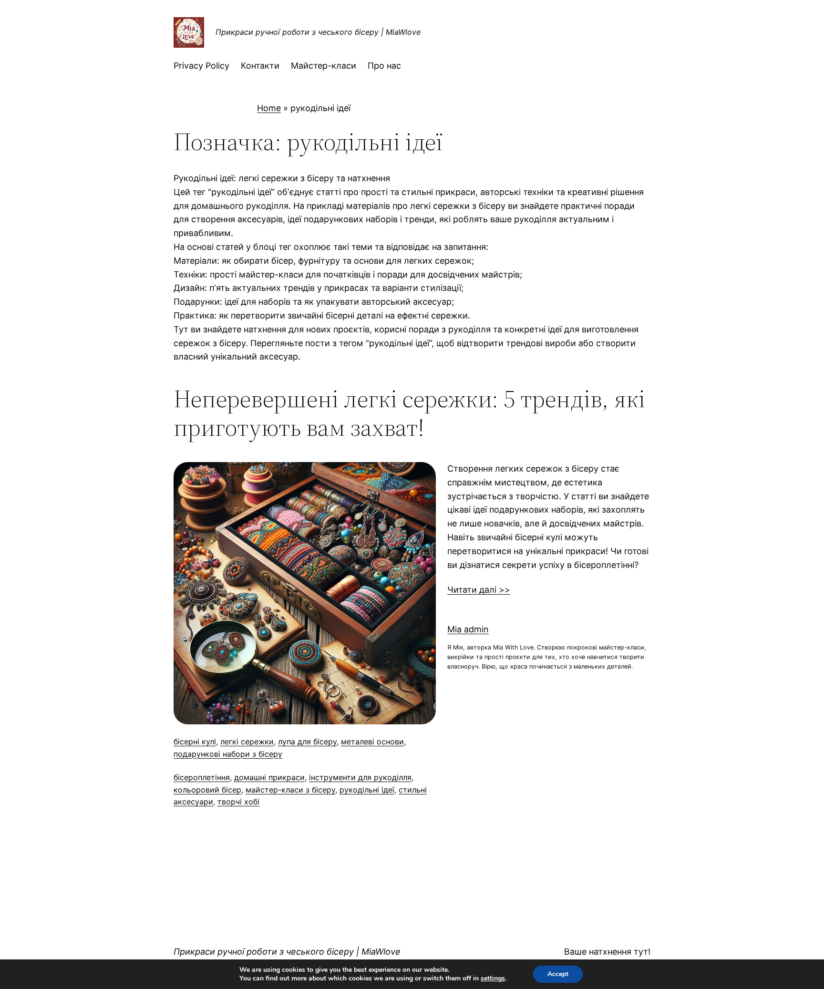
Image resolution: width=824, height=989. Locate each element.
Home (269, 108)
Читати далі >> (478, 590)
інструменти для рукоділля (360, 777)
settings (493, 978)
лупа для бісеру (307, 741)
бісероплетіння (202, 777)
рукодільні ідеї (367, 789)
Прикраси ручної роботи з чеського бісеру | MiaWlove (318, 32)
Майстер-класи (323, 66)
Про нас (384, 66)
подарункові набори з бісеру (228, 754)
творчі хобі (238, 801)
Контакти (260, 66)
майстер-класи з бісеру (290, 789)
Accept (557, 974)
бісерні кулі (195, 741)
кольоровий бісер (207, 789)
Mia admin (468, 629)
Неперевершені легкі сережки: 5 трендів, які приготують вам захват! (409, 413)
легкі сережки (247, 741)
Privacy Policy (201, 66)
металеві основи (372, 741)
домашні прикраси (269, 777)
